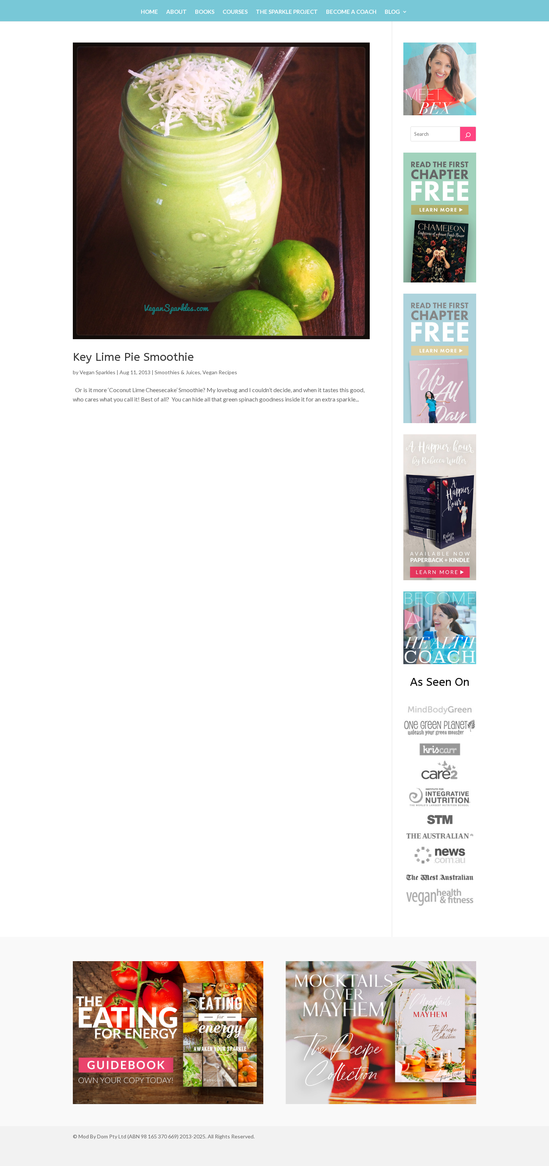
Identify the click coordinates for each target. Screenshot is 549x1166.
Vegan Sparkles (97, 372)
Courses (235, 12)
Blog (392, 12)
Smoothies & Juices (177, 372)
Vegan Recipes (219, 372)
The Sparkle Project (287, 12)
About (176, 12)
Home (149, 12)
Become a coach (351, 12)
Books (204, 12)
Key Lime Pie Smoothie (133, 357)
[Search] (468, 133)
